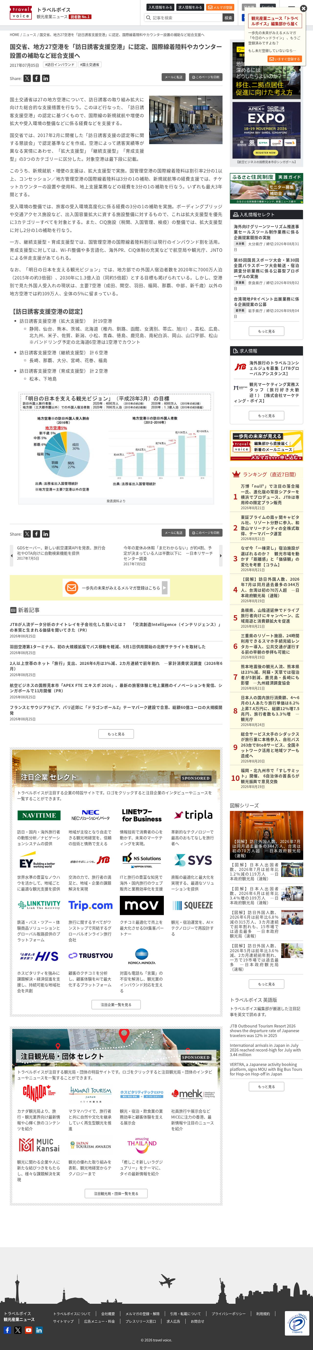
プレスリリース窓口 (140, 1321)
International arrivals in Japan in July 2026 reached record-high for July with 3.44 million (265, 1049)
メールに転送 (173, 77)
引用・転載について (185, 1313)
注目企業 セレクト (49, 777)
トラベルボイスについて (72, 1313)
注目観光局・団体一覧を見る (116, 1193)
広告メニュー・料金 (99, 1321)
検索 (228, 18)
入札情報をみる (160, 7)
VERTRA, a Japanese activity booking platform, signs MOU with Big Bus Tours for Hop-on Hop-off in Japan (266, 1068)
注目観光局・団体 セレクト (62, 1056)
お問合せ (197, 1321)
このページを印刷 (207, 77)
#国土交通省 (89, 64)
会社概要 (108, 1313)
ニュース (29, 34)
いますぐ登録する (287, 59)
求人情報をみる (190, 7)
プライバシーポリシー (229, 1313)
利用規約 (263, 1313)
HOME (14, 34)
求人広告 (173, 1321)
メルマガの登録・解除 (142, 1313)
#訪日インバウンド (60, 64)
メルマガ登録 (222, 7)
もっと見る (116, 733)
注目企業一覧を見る (116, 1004)
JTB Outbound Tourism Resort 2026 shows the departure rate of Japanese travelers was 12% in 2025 (264, 1030)
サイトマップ (63, 1321)
